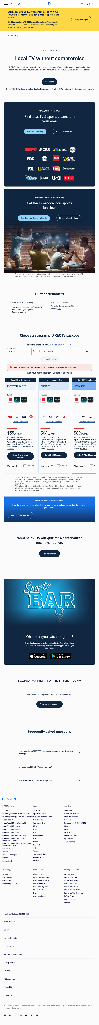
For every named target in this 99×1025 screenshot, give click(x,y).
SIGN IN (90, 4)
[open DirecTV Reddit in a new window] (37, 1015)
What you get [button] (12, 466)
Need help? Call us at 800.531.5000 (16, 914)
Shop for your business (49, 704)
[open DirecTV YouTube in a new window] (26, 1015)
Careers (6, 930)
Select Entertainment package (20, 456)
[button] (6, 4)
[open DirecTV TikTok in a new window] (31, 1015)
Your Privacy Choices (14, 954)
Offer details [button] (89, 89)
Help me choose (49, 553)
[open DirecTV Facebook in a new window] (10, 1015)
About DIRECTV (9, 922)
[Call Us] (19, 3)
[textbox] (18, 351)
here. (59, 308)
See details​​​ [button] (31, 27)
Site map (7, 971)
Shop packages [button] (81, 19)
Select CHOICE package (53, 455)
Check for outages (18, 312)
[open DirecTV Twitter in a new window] (15, 1015)
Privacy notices (9, 962)
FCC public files (9, 979)
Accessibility (8, 987)
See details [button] (10, 449)
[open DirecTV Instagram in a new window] (21, 1015)
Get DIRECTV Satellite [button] (20, 515)
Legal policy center (10, 938)
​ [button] (70, 372)
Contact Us (8, 995)
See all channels (20, 422)
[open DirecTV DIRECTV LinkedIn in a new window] (5, 1015)
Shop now (49, 81)
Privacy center (9, 946)
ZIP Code (12, 348)
